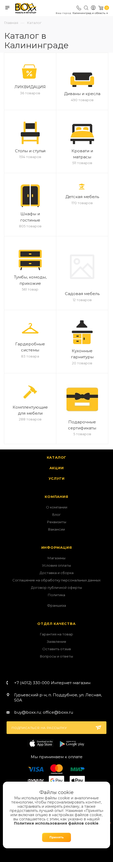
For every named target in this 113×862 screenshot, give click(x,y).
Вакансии (56, 529)
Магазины (56, 558)
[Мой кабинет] (93, 8)
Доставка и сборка (57, 573)
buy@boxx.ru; (28, 712)
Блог (56, 514)
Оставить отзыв (56, 649)
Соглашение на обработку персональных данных (56, 580)
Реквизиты (56, 522)
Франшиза (56, 605)
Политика (56, 595)
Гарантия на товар (56, 634)
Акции (56, 468)
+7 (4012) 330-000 (52, 682)
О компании (56, 507)
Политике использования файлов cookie (56, 823)
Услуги (57, 478)
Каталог (56, 457)
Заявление (56, 641)
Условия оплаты (56, 565)
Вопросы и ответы (56, 656)
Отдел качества (56, 623)
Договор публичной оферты (56, 587)
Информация (56, 547)
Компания (56, 496)
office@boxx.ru (58, 712)
